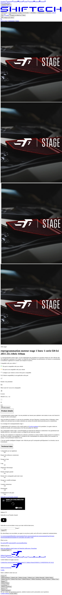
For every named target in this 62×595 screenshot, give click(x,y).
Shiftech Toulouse (46, 579)
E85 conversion (13, 12)
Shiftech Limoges (23, 577)
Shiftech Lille (14, 577)
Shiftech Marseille (40, 577)
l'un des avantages (33, 426)
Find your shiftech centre (7, 548)
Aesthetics (33, 12)
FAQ (2, 3)
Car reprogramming (6, 536)
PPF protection (10, 543)
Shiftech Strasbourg (36, 579)
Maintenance (41, 12)
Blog (23, 543)
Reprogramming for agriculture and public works (20, 537)
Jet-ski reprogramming (41, 536)
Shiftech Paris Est (5, 579)
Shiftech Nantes (49, 577)
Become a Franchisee (31, 548)
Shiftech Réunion (26, 579)
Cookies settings (5, 593)
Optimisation (4, 12)
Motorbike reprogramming (17, 536)
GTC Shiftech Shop (28, 562)
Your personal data (9, 562)
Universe (49, 12)
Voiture (17, 20)
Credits (3, 570)
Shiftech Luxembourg (6, 586)
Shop (25, 543)
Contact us (16, 548)
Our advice (3, 543)
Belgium (3, 581)
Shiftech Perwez (5, 583)
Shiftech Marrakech (5, 590)
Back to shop (4, 20)
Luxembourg (4, 585)
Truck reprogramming (29, 536)
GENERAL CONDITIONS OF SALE (44, 562)
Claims (20, 548)
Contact (5, 3)
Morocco (3, 588)
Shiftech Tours (55, 579)
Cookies (3, 562)
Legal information (18, 562)
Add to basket (6, 407)
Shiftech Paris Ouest (16, 579)
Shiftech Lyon (31, 577)
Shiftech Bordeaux (5, 577)
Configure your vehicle (8, 17)
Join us (24, 548)
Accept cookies (13, 593)
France (3, 576)
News (8, 3)
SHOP (54, 12)
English (5, 4)
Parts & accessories (24, 12)
